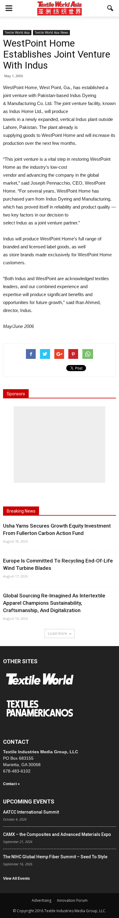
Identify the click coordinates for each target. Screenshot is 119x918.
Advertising (41, 900)
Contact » (11, 784)
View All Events (16, 878)
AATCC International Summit (31, 812)
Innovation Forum (72, 900)
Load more (57, 633)
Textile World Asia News (51, 32)
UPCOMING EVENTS (28, 801)
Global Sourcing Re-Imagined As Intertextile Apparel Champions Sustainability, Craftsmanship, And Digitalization (54, 603)
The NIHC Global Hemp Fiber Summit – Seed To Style (55, 856)
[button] (110, 8)
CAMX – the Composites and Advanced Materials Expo (57, 834)
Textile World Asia (17, 32)
